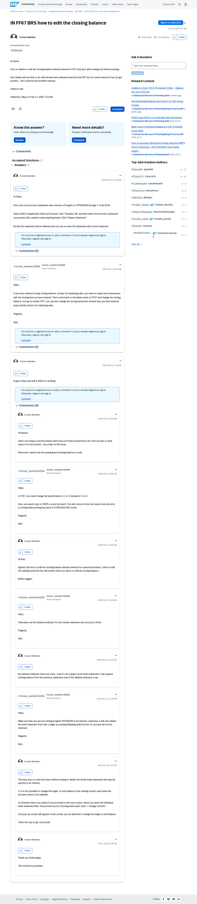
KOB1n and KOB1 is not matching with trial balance (156, 117)
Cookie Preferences (102, 899)
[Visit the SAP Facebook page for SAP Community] (163, 899)
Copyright (44, 899)
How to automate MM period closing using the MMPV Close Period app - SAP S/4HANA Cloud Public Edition (158, 147)
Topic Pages (132, 4)
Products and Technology (50, 4)
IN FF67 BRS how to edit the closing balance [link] (102, 11)
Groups (69, 4)
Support (87, 899)
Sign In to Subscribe (171, 22)
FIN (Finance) (17, 50)
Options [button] (185, 23)
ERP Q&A (78, 11)
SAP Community (16, 11)
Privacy (19, 899)
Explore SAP (169, 4)
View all (135, 244)
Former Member (28, 37)
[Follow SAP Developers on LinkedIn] (179, 899)
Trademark (75, 899)
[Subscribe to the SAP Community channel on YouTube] (173, 899)
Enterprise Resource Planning (60, 11)
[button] (174, 37)
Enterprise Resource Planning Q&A (151, 95)
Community (27, 4)
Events (105, 4)
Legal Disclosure (59, 899)
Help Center (117, 4)
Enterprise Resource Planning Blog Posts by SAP (158, 109)
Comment (117, 109)
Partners (95, 4)
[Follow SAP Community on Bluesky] (168, 899)
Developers (81, 4)
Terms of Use (31, 899)
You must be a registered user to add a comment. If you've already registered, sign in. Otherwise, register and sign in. (63, 237)
